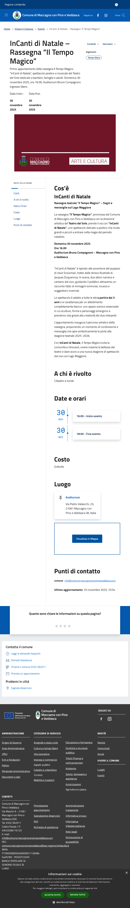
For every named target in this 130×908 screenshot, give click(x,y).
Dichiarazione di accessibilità (74, 839)
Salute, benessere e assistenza (76, 776)
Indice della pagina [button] (23, 182)
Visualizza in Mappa (87, 539)
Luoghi (101, 770)
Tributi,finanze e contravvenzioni (74, 760)
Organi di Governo (11, 742)
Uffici (4, 754)
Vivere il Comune (24, 29)
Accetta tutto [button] (53, 895)
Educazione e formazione (79, 742)
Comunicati (104, 748)
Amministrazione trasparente (75, 808)
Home (7, 29)
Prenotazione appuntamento (42, 808)
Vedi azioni (108, 44)
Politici (5, 765)
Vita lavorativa (41, 754)
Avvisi (101, 754)
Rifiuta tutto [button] (77, 894)
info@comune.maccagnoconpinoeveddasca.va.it (90, 581)
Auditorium (73, 497)
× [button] (126, 873)
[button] (65, 902)
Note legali (71, 832)
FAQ (36, 821)
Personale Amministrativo (16, 771)
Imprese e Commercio (45, 760)
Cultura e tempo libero (46, 748)
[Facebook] (97, 15)
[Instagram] (104, 15)
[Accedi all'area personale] (116, 4)
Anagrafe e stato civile (46, 742)
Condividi (91, 44)
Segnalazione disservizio (47, 816)
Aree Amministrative (13, 748)
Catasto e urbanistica (45, 770)
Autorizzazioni (73, 784)
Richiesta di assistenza (46, 827)
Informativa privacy (76, 816)
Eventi (41, 29)
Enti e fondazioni (11, 760)
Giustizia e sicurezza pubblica (77, 750)
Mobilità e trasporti (44, 780)
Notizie (101, 742)
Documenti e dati (11, 777)
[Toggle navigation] (6, 15)
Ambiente (71, 768)
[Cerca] (123, 15)
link (95, 888)
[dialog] (65, 888)
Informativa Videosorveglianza (75, 824)
